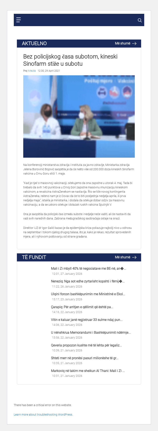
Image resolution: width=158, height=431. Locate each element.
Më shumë (123, 43)
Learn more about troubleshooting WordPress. (43, 414)
